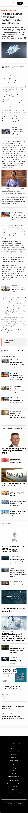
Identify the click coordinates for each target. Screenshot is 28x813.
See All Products (14, 760)
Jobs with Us (14, 789)
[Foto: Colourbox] (14, 50)
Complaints (14, 773)
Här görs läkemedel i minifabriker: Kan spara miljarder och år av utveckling (18, 132)
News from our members (10, 526)
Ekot (7, 91)
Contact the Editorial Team (14, 783)
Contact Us (14, 786)
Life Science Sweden (9, 10)
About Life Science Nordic (14, 792)
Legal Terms (14, 770)
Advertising (14, 757)
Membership (14, 754)
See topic (21, 340)
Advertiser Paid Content (14, 776)
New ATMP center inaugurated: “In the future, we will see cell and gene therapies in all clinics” (19, 215)
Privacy (14, 768)
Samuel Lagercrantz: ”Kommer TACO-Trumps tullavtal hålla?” (19, 289)
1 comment (23, 350)
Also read (14, 127)
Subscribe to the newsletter (14, 752)
